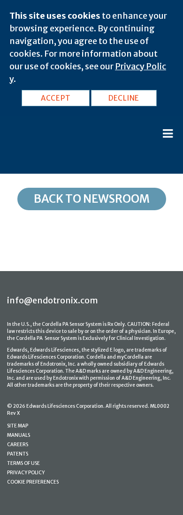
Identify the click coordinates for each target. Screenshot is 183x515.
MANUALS (18, 435)
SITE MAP (17, 426)
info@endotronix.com (52, 300)
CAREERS (17, 444)
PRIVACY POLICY (26, 473)
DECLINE (123, 98)
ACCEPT (56, 98)
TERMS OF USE (23, 463)
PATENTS (17, 454)
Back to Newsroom (92, 198)
